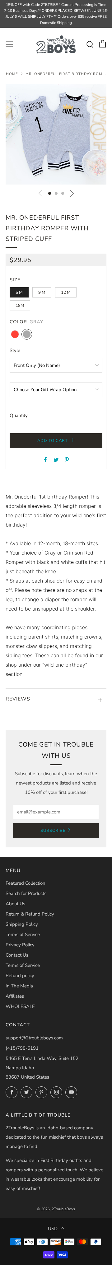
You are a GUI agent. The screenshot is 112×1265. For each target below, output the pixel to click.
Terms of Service (23, 934)
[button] (49, 193)
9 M (41, 292)
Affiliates (15, 996)
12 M (66, 292)
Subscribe (53, 830)
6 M (19, 292)
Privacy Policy (20, 945)
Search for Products (26, 893)
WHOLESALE (20, 1006)
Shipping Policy (22, 924)
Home (12, 74)
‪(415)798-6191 (22, 1048)
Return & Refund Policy (30, 914)
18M (20, 305)
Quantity (19, 415)
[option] (56, 134)
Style (15, 350)
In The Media (19, 986)
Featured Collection (25, 883)
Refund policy (20, 975)
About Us (15, 904)
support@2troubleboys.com (34, 1038)
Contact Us (17, 955)
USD (53, 1228)
